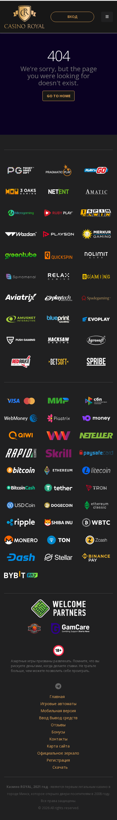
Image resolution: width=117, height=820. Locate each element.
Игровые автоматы (58, 703)
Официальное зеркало (58, 753)
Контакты (58, 739)
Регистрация (58, 760)
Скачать (60, 767)
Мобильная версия (58, 710)
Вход (72, 16)
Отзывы (58, 724)
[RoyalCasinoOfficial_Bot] (58, 686)
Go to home (58, 95)
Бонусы (58, 731)
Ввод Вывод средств (58, 717)
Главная (57, 696)
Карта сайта (58, 746)
